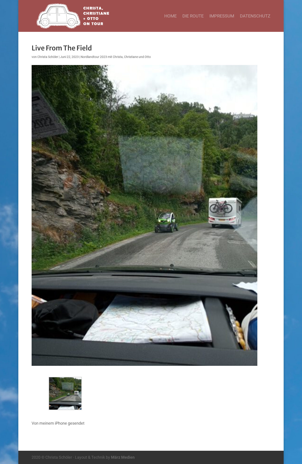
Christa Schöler (47, 57)
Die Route (193, 16)
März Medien (123, 457)
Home (170, 16)
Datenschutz (255, 16)
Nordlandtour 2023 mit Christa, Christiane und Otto (116, 57)
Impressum (221, 16)
